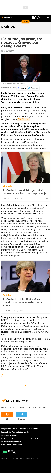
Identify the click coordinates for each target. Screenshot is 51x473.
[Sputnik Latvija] (7, 18)
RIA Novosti (24, 119)
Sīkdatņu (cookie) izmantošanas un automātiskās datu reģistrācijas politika (20, 440)
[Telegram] (33, 88)
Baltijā (13, 407)
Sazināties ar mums (9, 435)
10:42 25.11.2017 (7, 51)
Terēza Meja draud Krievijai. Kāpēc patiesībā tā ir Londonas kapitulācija (24, 191)
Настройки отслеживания (11, 444)
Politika (7, 295)
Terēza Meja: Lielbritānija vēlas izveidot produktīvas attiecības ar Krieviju (23, 302)
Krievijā (32, 407)
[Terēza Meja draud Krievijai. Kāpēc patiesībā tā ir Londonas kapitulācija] (25, 167)
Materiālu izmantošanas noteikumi (25, 429)
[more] (46, 198)
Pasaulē (12, 375)
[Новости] (22, 88)
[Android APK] (8, 451)
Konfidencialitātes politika (19, 432)
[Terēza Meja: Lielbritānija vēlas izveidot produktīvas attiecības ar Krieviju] (25, 276)
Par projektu (6, 429)
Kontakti (4, 432)
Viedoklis (7, 186)
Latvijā (4, 407)
